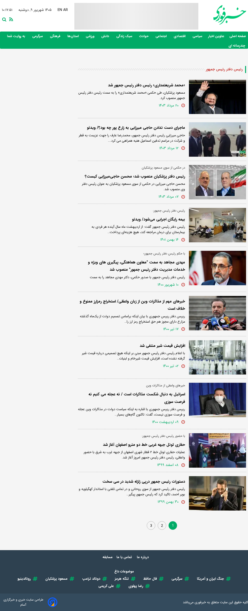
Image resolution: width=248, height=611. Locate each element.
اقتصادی (180, 36)
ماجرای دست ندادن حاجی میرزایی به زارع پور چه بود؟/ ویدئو (136, 128)
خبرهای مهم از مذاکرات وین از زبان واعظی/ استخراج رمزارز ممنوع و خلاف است (132, 305)
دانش (105, 36)
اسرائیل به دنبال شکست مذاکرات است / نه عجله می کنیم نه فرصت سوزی (136, 398)
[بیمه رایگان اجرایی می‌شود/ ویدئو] (217, 225)
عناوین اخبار (216, 36)
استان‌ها (73, 36)
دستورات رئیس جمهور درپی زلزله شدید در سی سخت (143, 482)
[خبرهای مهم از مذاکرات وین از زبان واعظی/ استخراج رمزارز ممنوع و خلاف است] (217, 313)
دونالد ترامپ (91, 578)
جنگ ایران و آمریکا (210, 578)
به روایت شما (16, 36)
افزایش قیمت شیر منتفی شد (162, 346)
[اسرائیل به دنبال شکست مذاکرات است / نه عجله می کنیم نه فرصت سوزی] (217, 400)
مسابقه (107, 557)
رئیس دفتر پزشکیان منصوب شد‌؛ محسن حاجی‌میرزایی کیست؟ (135, 176)
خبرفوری (200, 602)
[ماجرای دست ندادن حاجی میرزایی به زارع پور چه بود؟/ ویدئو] (217, 139)
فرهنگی (55, 36)
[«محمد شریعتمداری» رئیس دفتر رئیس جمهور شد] (217, 97)
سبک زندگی (124, 36)
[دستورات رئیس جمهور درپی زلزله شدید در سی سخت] (217, 493)
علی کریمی (106, 586)
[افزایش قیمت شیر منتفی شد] (217, 357)
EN (60, 10)
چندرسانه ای (237, 45)
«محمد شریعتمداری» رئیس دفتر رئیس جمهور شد (146, 85)
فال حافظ (150, 578)
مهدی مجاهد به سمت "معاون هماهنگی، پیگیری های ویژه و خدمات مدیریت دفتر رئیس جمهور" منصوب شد (136, 266)
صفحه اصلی (237, 36)
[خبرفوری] (222, 15)
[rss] (10, 19)
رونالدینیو (24, 578)
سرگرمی (38, 36)
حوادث (144, 36)
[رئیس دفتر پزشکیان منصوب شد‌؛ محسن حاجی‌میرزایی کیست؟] (217, 182)
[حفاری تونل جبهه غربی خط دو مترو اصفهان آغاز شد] (217, 450)
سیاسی (198, 36)
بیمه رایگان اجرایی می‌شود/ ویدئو (158, 219)
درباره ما (143, 557)
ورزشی (90, 36)
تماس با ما (124, 557)
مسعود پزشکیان (56, 578)
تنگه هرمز (122, 578)
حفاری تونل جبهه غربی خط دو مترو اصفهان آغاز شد (144, 445)
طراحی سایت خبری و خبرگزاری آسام (23, 602)
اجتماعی (161, 36)
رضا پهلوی (135, 586)
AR (66, 10)
